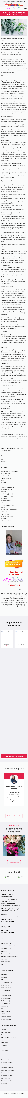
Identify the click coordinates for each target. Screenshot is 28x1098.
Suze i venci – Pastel (6, 1075)
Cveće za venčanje (6, 998)
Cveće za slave (5, 993)
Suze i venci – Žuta (6, 1083)
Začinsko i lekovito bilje (8, 521)
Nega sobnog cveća (7, 496)
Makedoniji (14, 3)
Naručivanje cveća (6, 948)
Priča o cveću (5, 503)
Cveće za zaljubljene (6, 1001)
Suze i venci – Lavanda (7, 1067)
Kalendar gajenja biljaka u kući (10, 494)
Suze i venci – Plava (6, 1078)
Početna (3, 448)
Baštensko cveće (6, 473)
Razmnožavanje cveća (8, 505)
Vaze (2, 1048)
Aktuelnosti (4, 974)
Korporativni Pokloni (6, 1032)
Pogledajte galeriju (14, 862)
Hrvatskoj (9, 3)
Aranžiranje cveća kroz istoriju (10, 471)
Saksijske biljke (4, 1014)
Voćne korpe (4, 1050)
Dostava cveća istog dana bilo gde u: (11, 1)
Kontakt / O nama (6, 943)
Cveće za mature (5, 985)
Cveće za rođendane (6, 987)
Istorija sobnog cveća (7, 489)
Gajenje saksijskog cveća (8, 487)
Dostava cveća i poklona (7, 954)
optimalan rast (5, 394)
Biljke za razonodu (6, 478)
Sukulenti (4, 512)
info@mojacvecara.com (7, 602)
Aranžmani (4, 977)
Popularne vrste (5, 181)
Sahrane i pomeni (5, 1011)
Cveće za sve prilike (6, 995)
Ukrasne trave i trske (7, 516)
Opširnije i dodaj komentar (14, 816)
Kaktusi (4, 491)
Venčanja (4, 518)
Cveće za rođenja (5, 990)
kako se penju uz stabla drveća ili (15, 146)
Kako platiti (4, 951)
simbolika (9, 59)
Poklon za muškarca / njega (8, 1037)
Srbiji (21, 1)
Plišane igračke (5, 1040)
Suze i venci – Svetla (6, 1081)
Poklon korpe (4, 1042)
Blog (8, 448)
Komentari (4, 959)
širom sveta (4, 227)
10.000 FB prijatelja (5, 961)
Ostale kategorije (6, 500)
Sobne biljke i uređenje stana (9, 509)
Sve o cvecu (5, 514)
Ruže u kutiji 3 (7, 644)
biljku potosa (17, 422)
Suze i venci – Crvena (6, 1065)
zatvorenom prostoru (10, 109)
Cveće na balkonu (7, 485)
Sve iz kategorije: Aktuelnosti (14, 756)
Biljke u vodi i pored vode (8, 476)
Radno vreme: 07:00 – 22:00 (8, 946)
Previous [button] (2, 689)
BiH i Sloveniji (21, 3)
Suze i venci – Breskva (6, 1062)
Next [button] (25, 689)
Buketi (2, 980)
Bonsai (4, 482)
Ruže (3, 507)
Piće (2, 1035)
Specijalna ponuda (6, 1016)
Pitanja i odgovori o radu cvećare (9, 956)
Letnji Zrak (21, 644)
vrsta (18, 95)
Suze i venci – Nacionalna (7, 1073)
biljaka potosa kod (8, 385)
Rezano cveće (5, 1006)
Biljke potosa (4, 119)
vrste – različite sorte (8, 84)
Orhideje (4, 498)
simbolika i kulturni (11, 38)
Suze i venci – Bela (6, 1060)
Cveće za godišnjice (6, 982)
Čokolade (3, 1029)
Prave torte (4, 1045)
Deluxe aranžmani (5, 1003)
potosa (6, 412)
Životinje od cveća (6, 1019)
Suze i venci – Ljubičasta (7, 1070)
